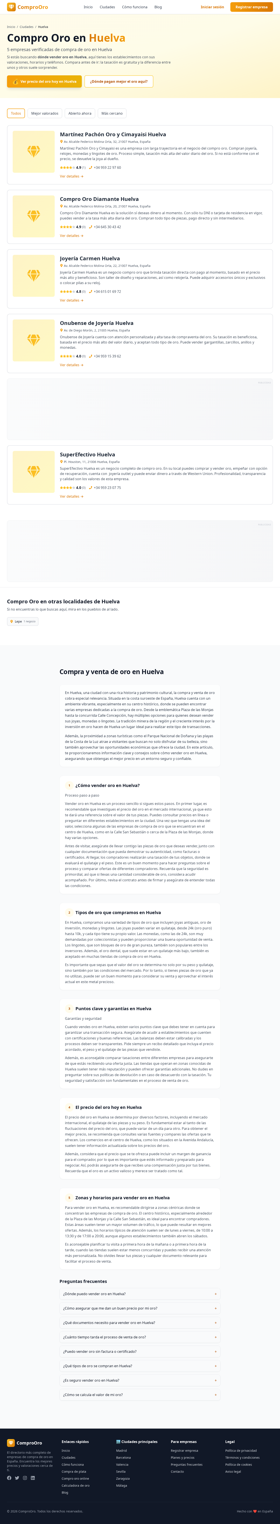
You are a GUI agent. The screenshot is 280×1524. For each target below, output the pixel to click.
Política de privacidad (241, 1450)
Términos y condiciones (242, 1457)
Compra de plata (74, 1471)
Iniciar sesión (212, 7)
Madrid (121, 1450)
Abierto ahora (79, 113)
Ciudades (107, 7)
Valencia (122, 1464)
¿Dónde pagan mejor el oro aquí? (119, 81)
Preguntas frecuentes (187, 1464)
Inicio (88, 7)
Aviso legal (233, 1471)
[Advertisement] (138, 409)
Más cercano (112, 113)
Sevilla (121, 1471)
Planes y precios (182, 1457)
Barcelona (123, 1457)
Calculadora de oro (75, 1485)
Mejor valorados (44, 113)
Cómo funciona (134, 7)
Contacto (177, 1471)
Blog (158, 7)
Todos (16, 113)
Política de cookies (238, 1464)
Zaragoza (123, 1478)
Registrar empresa (252, 7)
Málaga (121, 1485)
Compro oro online (75, 1478)
